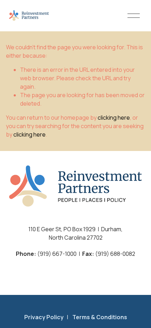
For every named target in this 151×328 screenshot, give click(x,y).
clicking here (114, 117)
